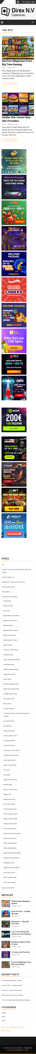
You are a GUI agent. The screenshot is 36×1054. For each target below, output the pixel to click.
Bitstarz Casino (7, 645)
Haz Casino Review (9, 698)
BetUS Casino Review (9, 635)
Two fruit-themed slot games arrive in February (21, 933)
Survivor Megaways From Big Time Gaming (21, 963)
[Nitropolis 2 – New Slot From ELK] (6, 924)
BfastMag (10, 1050)
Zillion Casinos (6, 1030)
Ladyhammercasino (9, 731)
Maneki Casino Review (9, 765)
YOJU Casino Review (9, 882)
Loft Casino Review (9, 740)
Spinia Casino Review (8, 888)
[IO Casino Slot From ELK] (6, 954)
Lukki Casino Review (9, 760)
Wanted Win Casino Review (11, 858)
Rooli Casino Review (9, 804)
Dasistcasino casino (9, 674)
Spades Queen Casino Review (12, 833)
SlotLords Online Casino (10, 814)
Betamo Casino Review (10, 620)
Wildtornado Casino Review (11, 867)
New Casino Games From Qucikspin (12, 995)
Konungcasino (7, 726)
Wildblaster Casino (8, 863)
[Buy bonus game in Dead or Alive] (6, 944)
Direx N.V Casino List (8, 577)
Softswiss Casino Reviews (10, 596)
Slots (5, 39)
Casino (4, 1013)
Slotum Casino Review (9, 828)
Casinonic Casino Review (10, 650)
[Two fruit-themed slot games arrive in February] (6, 934)
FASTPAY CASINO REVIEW (10, 684)
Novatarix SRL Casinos (8, 587)
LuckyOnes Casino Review (11, 755)
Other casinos (6, 592)
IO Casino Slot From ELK (20, 952)
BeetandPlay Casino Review (11, 615)
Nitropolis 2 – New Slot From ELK (20, 923)
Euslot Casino (7, 679)
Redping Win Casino (9, 799)
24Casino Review (8, 606)
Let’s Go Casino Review (10, 735)
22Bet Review (7, 601)
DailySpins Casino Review (10, 669)
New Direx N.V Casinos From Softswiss (13, 582)
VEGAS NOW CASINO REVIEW (12, 853)
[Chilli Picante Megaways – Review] (6, 903)
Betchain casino (8, 625)
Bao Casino (6, 611)
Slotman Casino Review (10, 819)
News (5, 95)
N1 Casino (6, 770)
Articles (7, 895)
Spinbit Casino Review (9, 838)
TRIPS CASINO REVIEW (10, 848)
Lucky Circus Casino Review (11, 750)
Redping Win (7, 794)
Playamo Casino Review (10, 779)
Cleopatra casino (8, 654)
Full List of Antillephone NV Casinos (13, 1027)
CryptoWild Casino (8, 664)
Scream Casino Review (10, 809)
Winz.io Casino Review (10, 877)
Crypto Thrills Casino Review (11, 659)
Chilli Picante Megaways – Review (21, 902)
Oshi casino (6, 775)
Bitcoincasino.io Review (10, 640)
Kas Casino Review (8, 721)
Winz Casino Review (9, 872)
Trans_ (4, 67)
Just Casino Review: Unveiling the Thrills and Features (16, 715)
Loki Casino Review (9, 745)
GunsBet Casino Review (10, 694)
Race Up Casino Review (10, 789)
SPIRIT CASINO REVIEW (10, 843)
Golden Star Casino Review (11, 689)
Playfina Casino (7, 784)
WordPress (25, 1050)
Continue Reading (10, 83)
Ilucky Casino (7, 703)
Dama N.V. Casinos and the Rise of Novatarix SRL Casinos (16, 571)
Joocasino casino (8, 708)
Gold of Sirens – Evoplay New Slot (20, 912)
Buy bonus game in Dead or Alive (20, 943)
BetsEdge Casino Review (10, 630)
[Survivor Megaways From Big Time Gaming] (6, 964)
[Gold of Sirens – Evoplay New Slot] (6, 913)
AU (3, 564)
